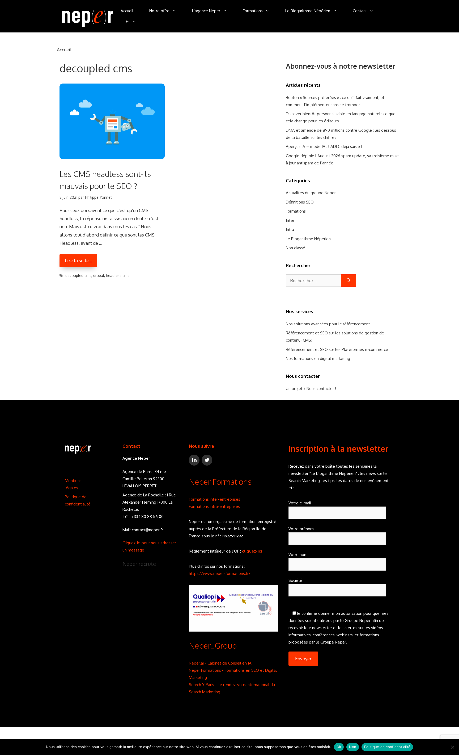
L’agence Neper (206, 10)
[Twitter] (207, 460)
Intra (290, 229)
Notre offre (159, 10)
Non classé (295, 247)
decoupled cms (78, 275)
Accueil (127, 10)
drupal (98, 275)
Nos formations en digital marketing (318, 358)
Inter (290, 220)
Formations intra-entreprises (214, 506)
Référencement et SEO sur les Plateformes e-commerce (337, 349)
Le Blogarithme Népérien (307, 10)
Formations (253, 10)
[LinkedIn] (194, 460)
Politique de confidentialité (387, 747)
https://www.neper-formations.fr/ (219, 573)
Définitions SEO (300, 202)
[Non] (452, 747)
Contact (360, 10)
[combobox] (313, 280)
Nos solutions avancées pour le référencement (328, 323)
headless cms (117, 275)
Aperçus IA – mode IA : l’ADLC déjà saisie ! (324, 146)
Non (352, 747)
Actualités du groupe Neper (311, 192)
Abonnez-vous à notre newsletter (341, 65)
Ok (339, 747)
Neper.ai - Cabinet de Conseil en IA (220, 663)
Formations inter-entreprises (214, 499)
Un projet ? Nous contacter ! (311, 388)
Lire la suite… (78, 260)
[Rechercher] (348, 280)
